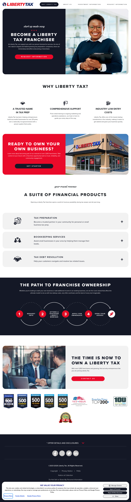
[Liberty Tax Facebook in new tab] (55, 453)
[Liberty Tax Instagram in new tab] (62, 453)
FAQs (79, 471)
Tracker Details (20, 496)
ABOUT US (67, 4)
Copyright (54, 471)
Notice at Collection (65, 475)
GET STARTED (34, 166)
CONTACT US (88, 378)
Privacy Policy (8, 496)
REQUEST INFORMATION (117, 4)
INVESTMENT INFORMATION (89, 4)
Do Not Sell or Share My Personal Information (65, 479)
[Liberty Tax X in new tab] (69, 453)
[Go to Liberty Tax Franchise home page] (18, 4)
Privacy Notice (67, 471)
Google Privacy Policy (34, 496)
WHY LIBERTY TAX (49, 4)
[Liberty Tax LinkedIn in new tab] (76, 453)
